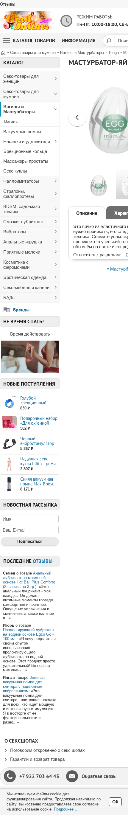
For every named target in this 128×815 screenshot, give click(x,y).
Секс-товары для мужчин (21, 94)
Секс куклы (15, 170)
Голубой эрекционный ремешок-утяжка (36, 402)
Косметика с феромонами (16, 265)
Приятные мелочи (21, 251)
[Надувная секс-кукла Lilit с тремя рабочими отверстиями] (9, 464)
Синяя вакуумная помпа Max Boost (37, 481)
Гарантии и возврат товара (37, 759)
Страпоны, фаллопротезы (18, 194)
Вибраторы (14, 231)
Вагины (11, 121)
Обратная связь (98, 776)
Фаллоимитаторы (21, 181)
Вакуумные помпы (22, 131)
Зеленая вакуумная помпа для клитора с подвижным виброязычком (24, 684)
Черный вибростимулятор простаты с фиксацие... (37, 446)
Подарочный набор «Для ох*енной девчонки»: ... (38, 423)
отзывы (43, 561)
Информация (79, 40)
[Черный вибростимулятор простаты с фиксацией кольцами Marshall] (9, 444)
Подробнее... (65, 809)
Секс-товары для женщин (21, 79)
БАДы (9, 297)
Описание (86, 213)
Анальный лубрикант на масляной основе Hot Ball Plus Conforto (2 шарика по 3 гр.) (29, 580)
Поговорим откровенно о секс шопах (47, 750)
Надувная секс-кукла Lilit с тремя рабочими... (38, 463)
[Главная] (3, 52)
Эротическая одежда (24, 277)
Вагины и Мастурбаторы (19, 109)
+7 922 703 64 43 (39, 776)
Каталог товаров (34, 40)
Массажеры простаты (25, 161)
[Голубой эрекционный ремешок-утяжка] (9, 403)
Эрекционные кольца (25, 151)
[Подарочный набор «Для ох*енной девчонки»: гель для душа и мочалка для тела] (9, 423)
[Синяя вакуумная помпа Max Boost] (9, 484)
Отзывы (7, 4)
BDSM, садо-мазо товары (21, 209)
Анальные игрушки (22, 241)
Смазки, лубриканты (24, 221)
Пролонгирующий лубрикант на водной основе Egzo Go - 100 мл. (28, 634)
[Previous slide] (77, 117)
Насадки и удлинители (26, 141)
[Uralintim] (27, 20)
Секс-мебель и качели (26, 287)
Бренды (21, 310)
